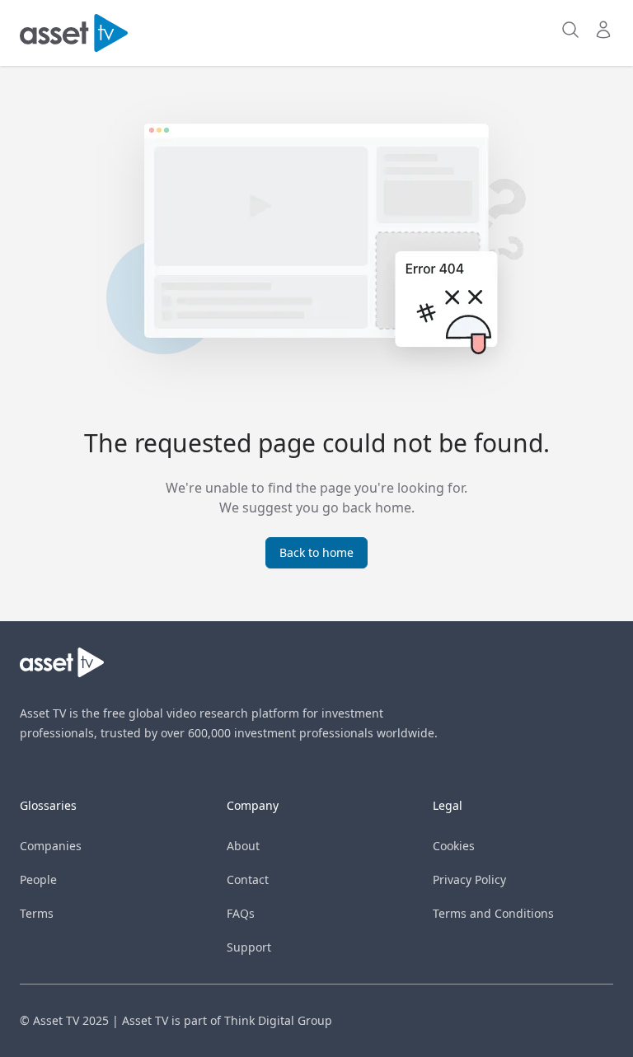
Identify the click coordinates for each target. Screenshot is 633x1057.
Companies (51, 846)
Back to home (316, 552)
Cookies (454, 846)
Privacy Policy (469, 879)
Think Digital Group (278, 1020)
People (38, 879)
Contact (248, 879)
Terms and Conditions (493, 913)
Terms (37, 913)
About (243, 846)
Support (249, 947)
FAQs (241, 913)
